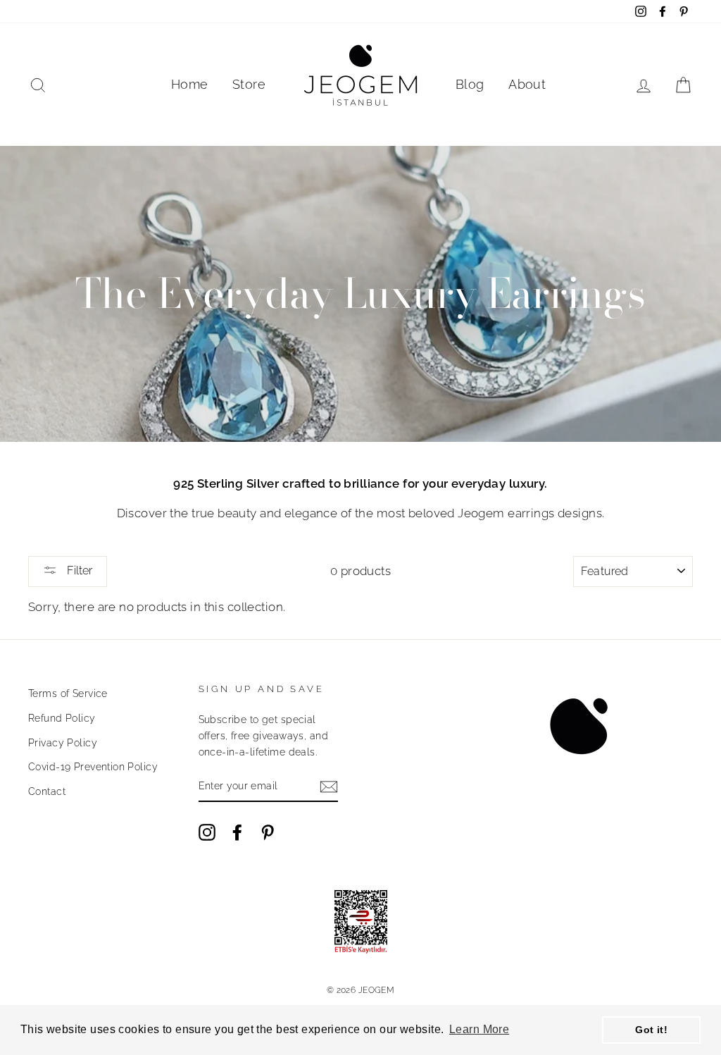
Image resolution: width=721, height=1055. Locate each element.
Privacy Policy (62, 742)
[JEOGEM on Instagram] (207, 832)
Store (248, 84)
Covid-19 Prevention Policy (93, 766)
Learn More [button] (479, 1029)
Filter (78, 570)
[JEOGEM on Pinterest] (267, 832)
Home (189, 84)
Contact (46, 791)
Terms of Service (68, 693)
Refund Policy (62, 718)
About (527, 84)
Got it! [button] (651, 1029)
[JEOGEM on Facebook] (237, 832)
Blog (470, 84)
